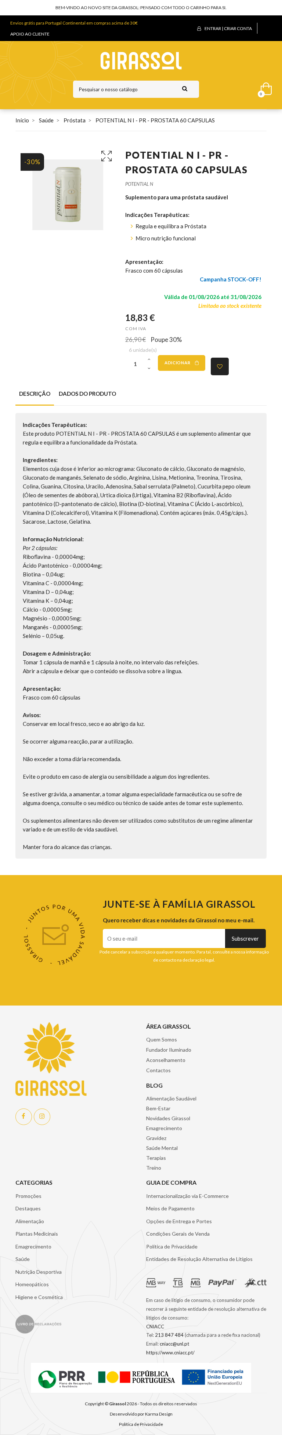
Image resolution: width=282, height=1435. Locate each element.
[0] (263, 87)
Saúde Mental (162, 1148)
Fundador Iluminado (168, 1050)
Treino (153, 1168)
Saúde (22, 1259)
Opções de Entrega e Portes (179, 1221)
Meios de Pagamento (170, 1208)
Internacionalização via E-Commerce (187, 1196)
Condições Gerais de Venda (178, 1234)
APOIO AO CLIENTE (30, 34)
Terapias (156, 1158)
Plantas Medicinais (36, 1234)
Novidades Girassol (168, 1118)
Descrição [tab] (34, 393)
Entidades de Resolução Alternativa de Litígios (199, 1259)
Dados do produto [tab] (87, 393)
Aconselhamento (165, 1060)
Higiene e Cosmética (39, 1297)
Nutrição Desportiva (38, 1272)
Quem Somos (161, 1039)
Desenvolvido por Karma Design (141, 1414)
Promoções (28, 1196)
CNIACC (155, 1326)
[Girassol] (141, 60)
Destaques (28, 1208)
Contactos (158, 1070)
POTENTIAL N (139, 184)
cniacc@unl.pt (174, 1344)
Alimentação (29, 1221)
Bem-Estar (158, 1108)
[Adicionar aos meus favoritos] (220, 366)
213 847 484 (169, 1335)
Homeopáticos (32, 1284)
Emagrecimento (164, 1128)
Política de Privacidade (172, 1246)
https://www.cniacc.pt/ (170, 1352)
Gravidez (156, 1138)
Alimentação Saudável (171, 1098)
